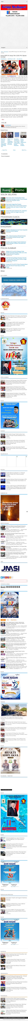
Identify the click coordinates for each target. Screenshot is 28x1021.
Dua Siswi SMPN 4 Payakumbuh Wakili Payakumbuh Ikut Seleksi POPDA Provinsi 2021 (16, 911)
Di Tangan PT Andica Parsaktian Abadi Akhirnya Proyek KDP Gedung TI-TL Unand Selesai (15, 638)
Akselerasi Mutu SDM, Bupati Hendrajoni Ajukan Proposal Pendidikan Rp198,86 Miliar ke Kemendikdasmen (16, 1000)
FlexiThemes (8, 1019)
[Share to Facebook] (5, 122)
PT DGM (23, 1017)
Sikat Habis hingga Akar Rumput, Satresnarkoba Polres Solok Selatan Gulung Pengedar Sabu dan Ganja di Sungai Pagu (16, 206)
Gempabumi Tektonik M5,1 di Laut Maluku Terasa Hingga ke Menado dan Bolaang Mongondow (17, 142)
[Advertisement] (14, 32)
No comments (19, 58)
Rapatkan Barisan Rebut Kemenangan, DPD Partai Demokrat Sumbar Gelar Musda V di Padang (16, 481)
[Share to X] (4, 122)
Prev (0, 511)
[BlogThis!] (3, 122)
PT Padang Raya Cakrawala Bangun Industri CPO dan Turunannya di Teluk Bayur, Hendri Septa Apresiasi (16, 553)
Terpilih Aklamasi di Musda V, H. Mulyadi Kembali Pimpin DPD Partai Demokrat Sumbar (15, 474)
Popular (3, 619)
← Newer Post (4, 150)
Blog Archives (13, 619)
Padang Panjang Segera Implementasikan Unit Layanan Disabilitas (23, 142)
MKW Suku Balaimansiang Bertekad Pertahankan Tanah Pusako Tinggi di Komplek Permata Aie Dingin (16, 527)
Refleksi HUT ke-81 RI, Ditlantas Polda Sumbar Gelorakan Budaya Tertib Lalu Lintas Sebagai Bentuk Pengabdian (16, 253)
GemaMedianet (13, 1017)
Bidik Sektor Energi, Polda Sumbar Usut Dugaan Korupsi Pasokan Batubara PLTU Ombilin (15, 435)
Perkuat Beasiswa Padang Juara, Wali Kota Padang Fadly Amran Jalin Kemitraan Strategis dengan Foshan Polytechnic (16, 1006)
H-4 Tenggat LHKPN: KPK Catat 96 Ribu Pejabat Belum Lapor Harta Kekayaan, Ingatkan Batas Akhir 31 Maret (15, 324)
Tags (8, 619)
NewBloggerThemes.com (21, 1019)
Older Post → (24, 150)
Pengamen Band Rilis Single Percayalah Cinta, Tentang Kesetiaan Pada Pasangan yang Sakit (15, 961)
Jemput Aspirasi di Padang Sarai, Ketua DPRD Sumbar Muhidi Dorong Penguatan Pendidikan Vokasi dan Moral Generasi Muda (16, 388)
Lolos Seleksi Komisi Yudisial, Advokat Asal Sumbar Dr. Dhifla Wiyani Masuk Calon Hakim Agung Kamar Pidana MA (15, 623)
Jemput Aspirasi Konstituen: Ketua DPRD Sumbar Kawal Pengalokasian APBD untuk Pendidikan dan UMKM (16, 395)
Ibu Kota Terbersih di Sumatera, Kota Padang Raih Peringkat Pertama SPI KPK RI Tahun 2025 (16, 317)
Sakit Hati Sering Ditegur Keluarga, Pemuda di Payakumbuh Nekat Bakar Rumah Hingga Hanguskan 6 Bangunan (16, 259)
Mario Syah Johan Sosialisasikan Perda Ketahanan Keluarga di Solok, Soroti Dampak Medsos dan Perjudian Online (16, 199)
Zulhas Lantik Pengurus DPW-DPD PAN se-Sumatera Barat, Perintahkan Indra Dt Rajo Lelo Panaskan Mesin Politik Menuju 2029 (16, 487)
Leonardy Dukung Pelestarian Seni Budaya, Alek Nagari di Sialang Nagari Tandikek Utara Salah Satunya (16, 989)
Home (2, 51)
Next (27, 511)
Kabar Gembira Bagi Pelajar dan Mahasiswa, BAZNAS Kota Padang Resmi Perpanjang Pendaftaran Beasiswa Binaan (16, 1012)
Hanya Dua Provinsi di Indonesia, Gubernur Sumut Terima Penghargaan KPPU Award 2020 (3, 142)
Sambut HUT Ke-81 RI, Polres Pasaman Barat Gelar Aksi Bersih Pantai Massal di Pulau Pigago (16, 266)
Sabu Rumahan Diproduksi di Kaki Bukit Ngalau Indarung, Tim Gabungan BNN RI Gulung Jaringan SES (15, 442)
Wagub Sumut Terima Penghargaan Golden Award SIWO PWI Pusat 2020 (10, 141)
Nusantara (6, 51)
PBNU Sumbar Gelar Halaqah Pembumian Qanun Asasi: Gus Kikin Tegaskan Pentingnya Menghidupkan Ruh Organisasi (16, 723)
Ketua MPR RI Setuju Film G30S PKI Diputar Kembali (14, 56)
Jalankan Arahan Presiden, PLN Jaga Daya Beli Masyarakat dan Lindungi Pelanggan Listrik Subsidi (16, 853)
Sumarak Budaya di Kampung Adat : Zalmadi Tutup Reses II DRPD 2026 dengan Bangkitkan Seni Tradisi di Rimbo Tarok (16, 977)
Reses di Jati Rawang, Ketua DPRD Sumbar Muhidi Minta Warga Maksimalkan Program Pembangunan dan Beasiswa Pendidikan (16, 382)
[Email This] (2, 122)
